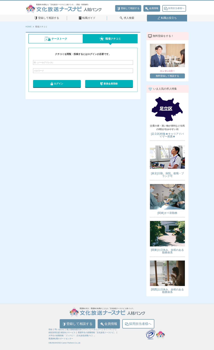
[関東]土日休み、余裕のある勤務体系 (167, 251)
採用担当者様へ (176, 8)
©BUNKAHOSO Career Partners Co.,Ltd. (64, 343)
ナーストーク (59, 38)
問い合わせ (59, 329)
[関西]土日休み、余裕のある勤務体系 (167, 291)
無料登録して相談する (167, 76)
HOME (28, 26)
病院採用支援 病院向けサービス (62, 332)
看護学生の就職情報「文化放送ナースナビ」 (97, 332)
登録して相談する (130, 8)
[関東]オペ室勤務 (167, 213)
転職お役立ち (169, 17)
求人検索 (129, 17)
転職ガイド (88, 17)
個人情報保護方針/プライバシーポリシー (83, 329)
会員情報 (153, 8)
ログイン (58, 83)
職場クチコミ (113, 38)
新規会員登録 (111, 83)
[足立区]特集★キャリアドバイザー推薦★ (167, 135)
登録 (50, 329)
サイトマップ (109, 329)
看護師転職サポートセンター (60, 339)
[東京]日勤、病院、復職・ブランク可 (167, 174)
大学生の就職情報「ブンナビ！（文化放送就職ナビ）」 (72, 335)
